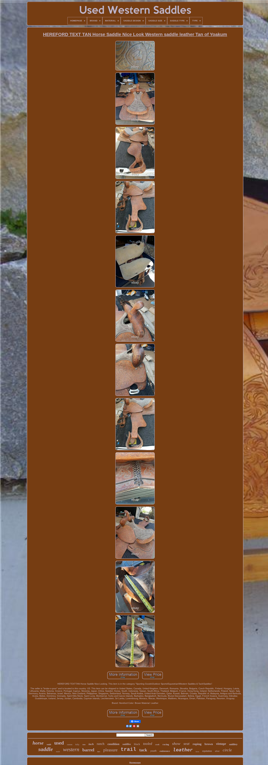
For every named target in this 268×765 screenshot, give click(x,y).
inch (91, 744)
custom (69, 744)
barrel (88, 749)
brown (209, 744)
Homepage (135, 762)
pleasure (110, 750)
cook (157, 744)
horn (197, 751)
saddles (127, 744)
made (58, 751)
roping (197, 744)
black (137, 744)
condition (113, 744)
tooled (147, 744)
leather (183, 749)
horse (38, 743)
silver (217, 751)
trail (128, 749)
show (176, 743)
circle (227, 750)
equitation (207, 751)
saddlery (233, 744)
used (59, 743)
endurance (165, 751)
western (71, 749)
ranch (100, 744)
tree (84, 744)
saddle (45, 749)
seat (186, 744)
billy (77, 744)
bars (98, 751)
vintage (221, 744)
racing (166, 744)
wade (49, 744)
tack (143, 749)
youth (153, 750)
